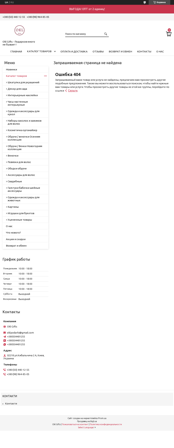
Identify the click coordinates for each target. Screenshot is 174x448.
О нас (160, 51)
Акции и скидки (15, 239)
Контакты (144, 51)
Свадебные (15, 181)
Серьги (72, 90)
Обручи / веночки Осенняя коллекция (24, 138)
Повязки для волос (19, 162)
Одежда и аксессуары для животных (23, 199)
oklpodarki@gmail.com (20, 332)
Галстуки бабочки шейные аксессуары (24, 189)
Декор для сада (17, 88)
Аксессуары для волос (21, 174)
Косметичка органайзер (22, 130)
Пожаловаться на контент (75, 424)
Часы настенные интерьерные (18, 103)
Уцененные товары (20, 219)
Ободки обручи (17, 168)
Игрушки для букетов (21, 213)
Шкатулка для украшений (23, 82)
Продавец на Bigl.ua (87, 421)
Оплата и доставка (74, 51)
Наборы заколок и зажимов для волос (24, 122)
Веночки (13, 155)
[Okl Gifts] (20, 30)
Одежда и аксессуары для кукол (23, 113)
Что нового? (13, 232)
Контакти (11, 403)
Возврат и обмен (120, 51)
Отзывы (98, 51)
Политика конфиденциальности (106, 424)
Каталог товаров (39, 51)
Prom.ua (102, 418)
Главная (16, 51)
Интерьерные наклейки (23, 95)
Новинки (11, 69)
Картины (13, 206)
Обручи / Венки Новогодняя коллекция (25, 148)
